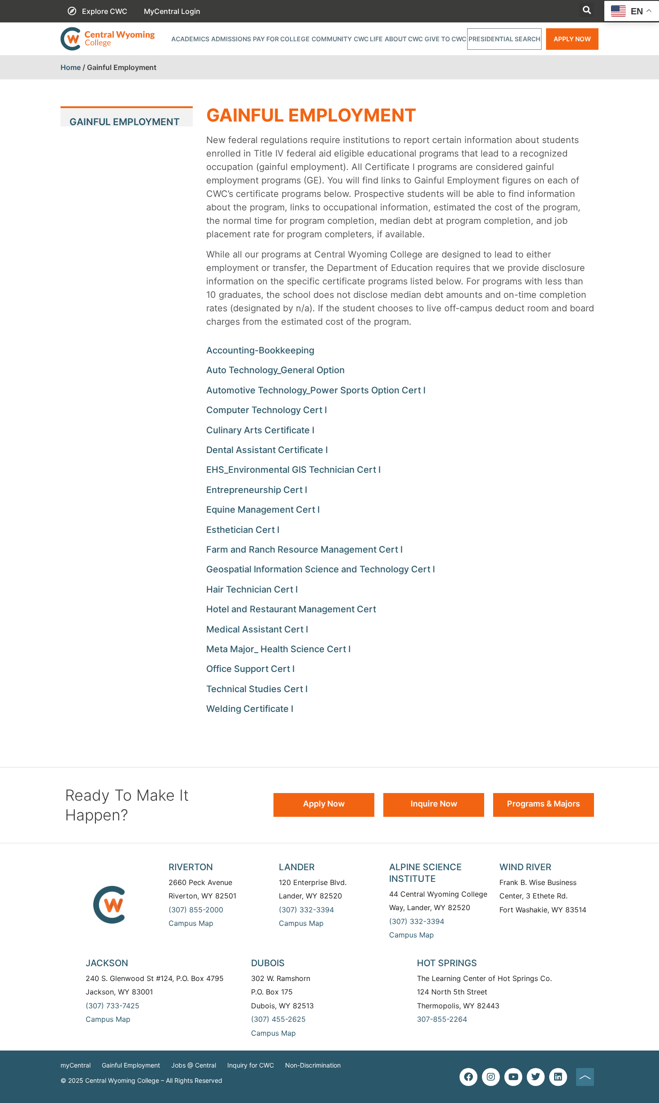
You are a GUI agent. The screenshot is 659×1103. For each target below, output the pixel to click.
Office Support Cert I (250, 668)
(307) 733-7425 (112, 1005)
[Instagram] (491, 1077)
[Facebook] (468, 1077)
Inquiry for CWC (250, 1065)
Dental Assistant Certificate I (267, 450)
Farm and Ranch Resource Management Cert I (304, 549)
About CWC (404, 39)
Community (332, 39)
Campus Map (191, 923)
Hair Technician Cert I (252, 589)
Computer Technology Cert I (266, 410)
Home (71, 67)
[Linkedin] (558, 1077)
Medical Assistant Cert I (257, 629)
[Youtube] (513, 1077)
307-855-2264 (442, 1019)
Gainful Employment (131, 1065)
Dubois (268, 963)
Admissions (231, 39)
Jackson (107, 963)
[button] (586, 9)
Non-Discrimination (313, 1065)
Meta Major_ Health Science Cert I (278, 649)
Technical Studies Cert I (257, 689)
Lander (297, 867)
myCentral (76, 1065)
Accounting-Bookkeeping (260, 350)
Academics (190, 39)
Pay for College (281, 39)
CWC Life (368, 39)
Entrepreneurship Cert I (256, 489)
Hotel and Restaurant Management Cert (291, 609)
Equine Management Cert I (263, 509)
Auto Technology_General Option (275, 370)
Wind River (525, 867)
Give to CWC (445, 39)
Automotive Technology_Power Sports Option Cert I (315, 390)
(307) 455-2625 (278, 1019)
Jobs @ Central (193, 1065)
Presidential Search (504, 39)
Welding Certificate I (249, 708)
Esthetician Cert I (242, 529)
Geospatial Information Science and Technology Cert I (320, 569)
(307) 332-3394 (306, 909)
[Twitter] (536, 1077)
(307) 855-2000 (196, 909)
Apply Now (572, 39)
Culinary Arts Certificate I (260, 430)
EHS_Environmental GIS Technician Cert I (293, 469)
